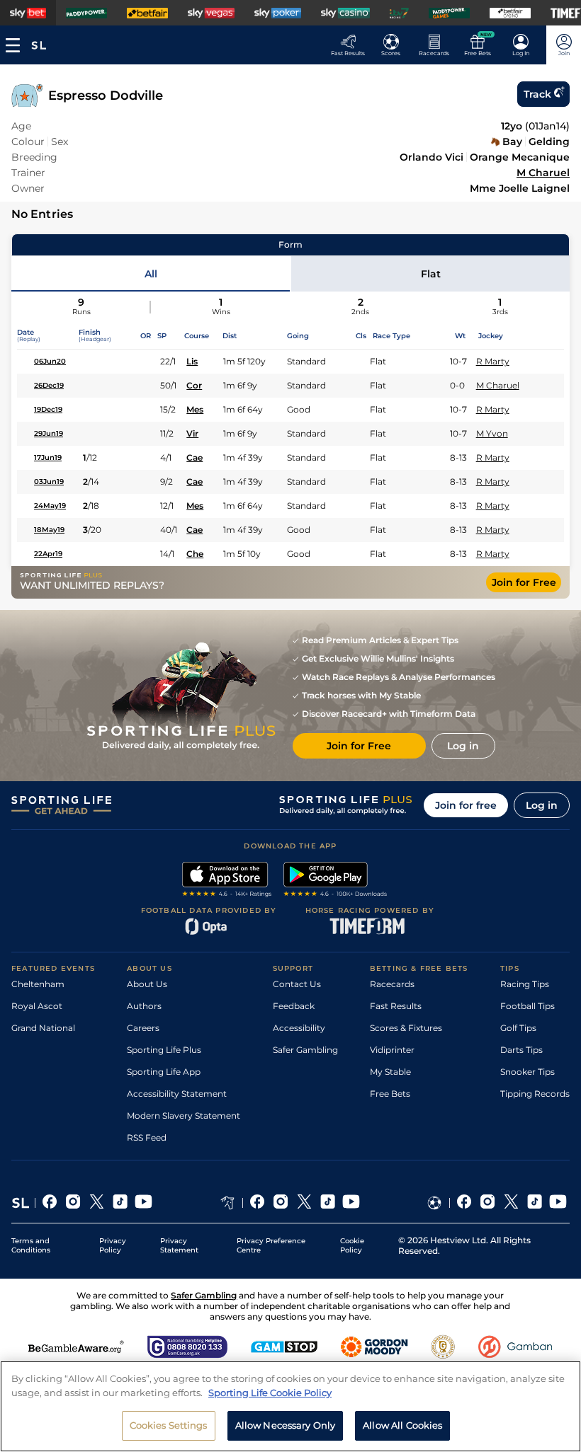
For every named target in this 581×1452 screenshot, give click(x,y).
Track (537, 94)
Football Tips (527, 1006)
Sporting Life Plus (164, 1049)
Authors (144, 1006)
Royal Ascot (36, 1006)
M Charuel (543, 172)
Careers (143, 1027)
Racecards (392, 984)
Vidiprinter (392, 1049)
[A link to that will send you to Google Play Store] (335, 881)
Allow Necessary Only (285, 1425)
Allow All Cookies (402, 1425)
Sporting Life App (164, 1071)
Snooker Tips (527, 1071)
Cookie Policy (352, 1245)
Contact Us (297, 984)
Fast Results (396, 1006)
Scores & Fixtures (406, 1027)
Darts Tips (521, 1049)
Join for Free (524, 582)
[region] (290, 1406)
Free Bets (390, 1093)
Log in (542, 805)
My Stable (390, 1071)
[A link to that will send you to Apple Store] (227, 881)
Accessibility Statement (177, 1093)
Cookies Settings (169, 1425)
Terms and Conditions (30, 1245)
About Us (147, 984)
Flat (431, 273)
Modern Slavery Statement (183, 1115)
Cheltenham (37, 984)
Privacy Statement (179, 1245)
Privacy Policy (112, 1245)
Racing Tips (524, 984)
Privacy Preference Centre (271, 1245)
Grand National (43, 1027)
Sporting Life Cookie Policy (270, 1392)
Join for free (466, 805)
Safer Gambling (305, 1049)
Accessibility (299, 1027)
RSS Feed (147, 1137)
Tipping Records (535, 1093)
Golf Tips (518, 1027)
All (151, 273)
